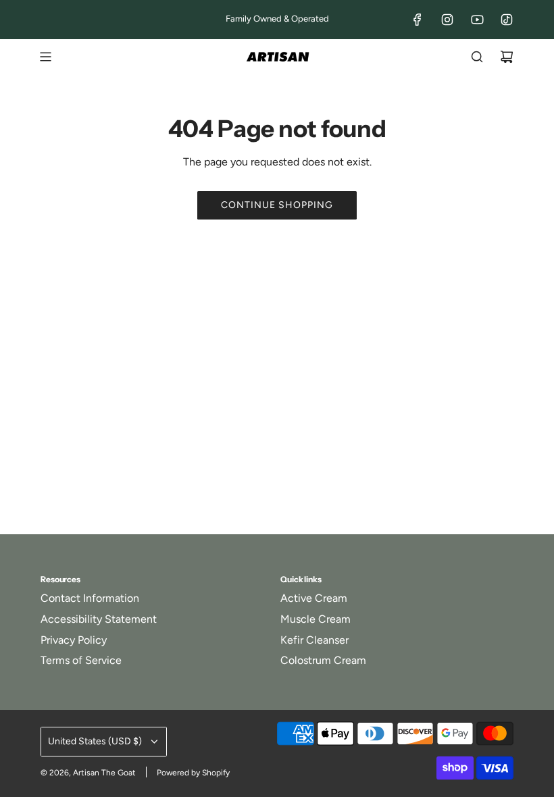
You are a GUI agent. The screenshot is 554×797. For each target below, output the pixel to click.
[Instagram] (447, 19)
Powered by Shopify (193, 772)
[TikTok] (507, 19)
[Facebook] (417, 19)
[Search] (477, 57)
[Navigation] (45, 57)
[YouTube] (477, 19)
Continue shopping (277, 205)
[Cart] (507, 57)
